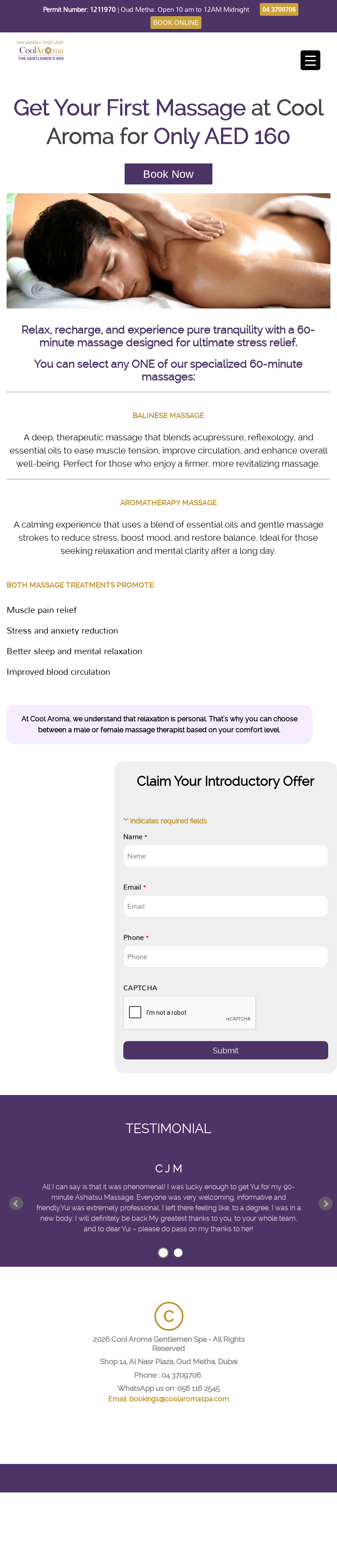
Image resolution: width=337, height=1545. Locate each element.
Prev (16, 1204)
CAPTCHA (140, 987)
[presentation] (190, 1013)
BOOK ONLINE (176, 22)
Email (134, 887)
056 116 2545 (198, 1388)
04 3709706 (279, 9)
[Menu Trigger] (310, 60)
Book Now (168, 174)
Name (135, 836)
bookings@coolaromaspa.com (179, 1399)
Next (326, 1204)
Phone (136, 937)
